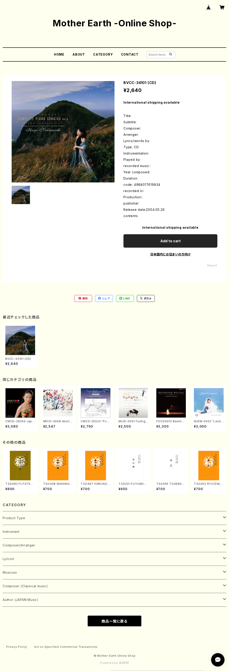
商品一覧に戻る (114, 621)
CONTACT (130, 54)
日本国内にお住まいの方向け (170, 254)
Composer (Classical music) (25, 586)
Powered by (109, 663)
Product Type (14, 518)
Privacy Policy (16, 646)
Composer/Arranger (19, 545)
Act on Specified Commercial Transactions (66, 646)
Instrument (11, 531)
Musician (10, 572)
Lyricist (8, 559)
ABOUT (78, 54)
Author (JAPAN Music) (20, 600)
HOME (59, 54)
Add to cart (170, 241)
